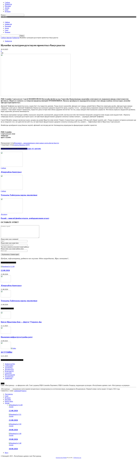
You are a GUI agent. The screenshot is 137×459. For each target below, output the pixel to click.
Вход (6, 452)
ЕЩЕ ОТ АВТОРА (34, 149)
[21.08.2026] (15, 414)
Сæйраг (7, 2)
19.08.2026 (13, 439)
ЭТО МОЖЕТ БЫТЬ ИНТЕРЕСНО (14, 149)
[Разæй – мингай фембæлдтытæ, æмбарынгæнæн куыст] (12, 212)
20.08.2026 (13, 430)
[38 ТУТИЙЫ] (8, 348)
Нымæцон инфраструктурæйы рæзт (16, 337)
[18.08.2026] (15, 443)
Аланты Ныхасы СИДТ (21, 145)
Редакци (8, 11)
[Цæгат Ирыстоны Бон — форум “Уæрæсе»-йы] (6, 318)
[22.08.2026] (7, 266)
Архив (7, 8)
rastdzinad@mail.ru (20, 391)
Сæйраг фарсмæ (6, 38)
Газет (6, 10)
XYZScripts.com (77, 457)
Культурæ (9, 371)
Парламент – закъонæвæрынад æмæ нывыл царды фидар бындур (36, 143)
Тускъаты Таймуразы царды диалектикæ (19, 195)
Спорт (8, 373)
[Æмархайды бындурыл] (12, 166)
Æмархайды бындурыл (11, 172)
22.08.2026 (5, 270)
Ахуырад (9, 376)
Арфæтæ (8, 378)
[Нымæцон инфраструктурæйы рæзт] (6, 333)
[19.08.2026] (15, 433)
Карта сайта (9, 401)
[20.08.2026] (15, 424)
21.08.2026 (13, 420)
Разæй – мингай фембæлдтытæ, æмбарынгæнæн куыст (25, 218)
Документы (9, 394)
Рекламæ (8, 6)
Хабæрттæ (8, 4)
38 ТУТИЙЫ (6, 352)
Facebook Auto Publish (61, 457)
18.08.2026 (13, 449)
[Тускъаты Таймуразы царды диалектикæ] (12, 189)
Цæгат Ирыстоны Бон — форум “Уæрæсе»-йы (21, 322)
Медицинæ (10, 375)
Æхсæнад (4, 214)
